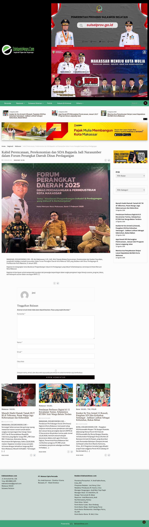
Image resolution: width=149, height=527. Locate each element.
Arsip (118, 172)
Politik (49, 103)
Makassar (17, 160)
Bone (78, 409)
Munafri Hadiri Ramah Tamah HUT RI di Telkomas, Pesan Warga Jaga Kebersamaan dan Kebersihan (18, 415)
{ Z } (71, 524)
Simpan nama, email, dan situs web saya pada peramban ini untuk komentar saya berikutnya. (50, 372)
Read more (5, 455)
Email (19, 352)
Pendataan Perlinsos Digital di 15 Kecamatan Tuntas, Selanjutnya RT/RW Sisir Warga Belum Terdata (55, 411)
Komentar (21, 314)
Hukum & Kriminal (64, 103)
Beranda (7, 103)
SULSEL (23, 160)
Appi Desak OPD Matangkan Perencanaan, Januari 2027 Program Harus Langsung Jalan (78, 115)
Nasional (19, 103)
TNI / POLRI (91, 409)
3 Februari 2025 (7, 160)
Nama (19, 342)
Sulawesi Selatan (35, 103)
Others (79, 103)
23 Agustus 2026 (8, 421)
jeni (33, 292)
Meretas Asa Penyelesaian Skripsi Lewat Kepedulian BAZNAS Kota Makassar (126, 115)
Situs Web (20, 361)
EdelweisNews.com (81, 524)
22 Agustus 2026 (45, 418)
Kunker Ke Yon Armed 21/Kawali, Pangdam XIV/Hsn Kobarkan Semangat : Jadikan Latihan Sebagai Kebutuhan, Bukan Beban (27, 116)
